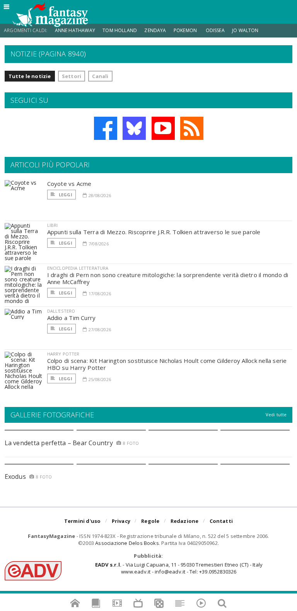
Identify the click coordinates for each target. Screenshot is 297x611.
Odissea (215, 30)
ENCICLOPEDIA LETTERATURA (78, 268)
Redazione (185, 520)
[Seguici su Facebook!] (105, 128)
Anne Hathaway (75, 30)
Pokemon (186, 30)
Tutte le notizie (30, 76)
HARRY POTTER (63, 354)
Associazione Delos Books (127, 543)
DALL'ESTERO (61, 311)
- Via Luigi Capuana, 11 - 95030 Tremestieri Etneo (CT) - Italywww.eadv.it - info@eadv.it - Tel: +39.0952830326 (179, 568)
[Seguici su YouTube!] (163, 128)
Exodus (15, 476)
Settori (71, 76)
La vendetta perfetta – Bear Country (59, 443)
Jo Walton (245, 30)
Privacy (121, 520)
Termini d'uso (82, 520)
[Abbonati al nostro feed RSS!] (192, 128)
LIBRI (52, 225)
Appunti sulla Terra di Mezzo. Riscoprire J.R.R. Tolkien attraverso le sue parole (154, 232)
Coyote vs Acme (69, 183)
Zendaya (155, 30)
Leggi (65, 194)
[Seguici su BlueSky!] (134, 128)
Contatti (221, 520)
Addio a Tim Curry (71, 318)
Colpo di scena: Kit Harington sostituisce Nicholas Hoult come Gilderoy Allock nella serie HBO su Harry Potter (167, 364)
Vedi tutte (276, 414)
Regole (150, 520)
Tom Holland (119, 30)
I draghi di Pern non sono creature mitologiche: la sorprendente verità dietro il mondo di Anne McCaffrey (167, 278)
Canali (100, 76)
